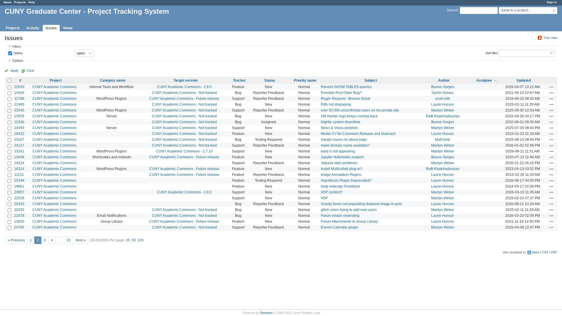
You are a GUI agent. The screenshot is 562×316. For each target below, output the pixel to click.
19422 (19, 134)
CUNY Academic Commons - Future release (184, 99)
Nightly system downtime (340, 122)
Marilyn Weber (442, 110)
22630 (19, 87)
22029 (19, 198)
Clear (30, 70)
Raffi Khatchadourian (443, 116)
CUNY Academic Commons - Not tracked (184, 93)
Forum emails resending (340, 216)
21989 (19, 104)
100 (141, 240)
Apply (14, 70)
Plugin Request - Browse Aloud (345, 99)
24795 (19, 227)
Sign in (552, 2)
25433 (19, 204)
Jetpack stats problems (339, 163)
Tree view (550, 38)
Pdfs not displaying (336, 104)
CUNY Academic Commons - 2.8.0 (184, 87)
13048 (19, 157)
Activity (32, 28)
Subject (370, 80)
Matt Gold (442, 140)
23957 (19, 192)
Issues (51, 28)
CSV (545, 252)
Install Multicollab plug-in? (341, 169)
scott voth (442, 99)
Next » (81, 240)
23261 (19, 151)
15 (68, 240)
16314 (19, 169)
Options (17, 60)
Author (444, 80)
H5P (324, 198)
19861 (19, 186)
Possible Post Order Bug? (341, 93)
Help (31, 2)
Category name (113, 80)
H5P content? (331, 192)
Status (18, 52)
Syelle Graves (442, 93)
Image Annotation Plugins (341, 175)
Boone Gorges (442, 87)
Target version (186, 80)
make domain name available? (345, 145)
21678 (19, 216)
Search (452, 10)
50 (134, 240)
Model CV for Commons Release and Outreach (358, 134)
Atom (535, 252)
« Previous (16, 240)
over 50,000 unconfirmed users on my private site (360, 110)
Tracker (239, 80)
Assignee (484, 80)
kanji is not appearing (338, 151)
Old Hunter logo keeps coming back (349, 116)
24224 (19, 163)
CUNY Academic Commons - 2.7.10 (184, 151)
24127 (19, 145)
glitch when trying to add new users (349, 210)
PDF (554, 252)
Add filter (492, 52)
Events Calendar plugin (339, 227)
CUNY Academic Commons (54, 87)
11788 (19, 99)
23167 (19, 140)
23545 (19, 110)
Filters (16, 46)
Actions (551, 87)
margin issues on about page (344, 140)
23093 (19, 128)
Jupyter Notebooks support (342, 157)
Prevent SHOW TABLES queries (346, 87)
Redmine (266, 313)
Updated (524, 80)
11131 (19, 175)
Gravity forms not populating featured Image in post (361, 204)
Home (8, 2)
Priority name (305, 80)
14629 (19, 93)
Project (56, 80)
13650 (19, 221)
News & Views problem (339, 128)
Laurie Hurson (442, 104)
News (68, 28)
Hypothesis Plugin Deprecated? (346, 180)
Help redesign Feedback (340, 186)
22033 (19, 210)
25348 (19, 180)
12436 (19, 122)
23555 (19, 116)
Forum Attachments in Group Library (349, 221)
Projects (20, 2)
